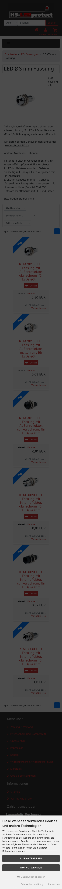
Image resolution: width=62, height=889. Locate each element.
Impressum (54, 884)
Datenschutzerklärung (32, 884)
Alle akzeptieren (31, 858)
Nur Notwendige (31, 867)
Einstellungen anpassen (32, 876)
